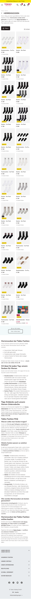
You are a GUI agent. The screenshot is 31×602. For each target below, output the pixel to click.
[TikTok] (22, 582)
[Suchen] (17, 5)
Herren (2, 10)
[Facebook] (9, 582)
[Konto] (24, 4)
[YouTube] (18, 582)
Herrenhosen (22, 381)
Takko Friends (17, 530)
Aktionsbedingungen (15, 595)
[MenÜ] (2, 5)
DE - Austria (15, 592)
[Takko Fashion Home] (8, 4)
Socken (6, 10)
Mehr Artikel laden (15, 331)
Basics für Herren (21, 19)
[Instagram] (13, 582)
